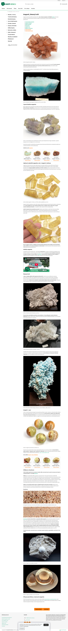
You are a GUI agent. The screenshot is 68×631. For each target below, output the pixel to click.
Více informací (26, 626)
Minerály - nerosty (12, 14)
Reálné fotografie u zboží (6, 619)
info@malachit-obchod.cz (30, 617)
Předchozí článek (38, 609)
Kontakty (3, 626)
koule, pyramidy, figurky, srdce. (44, 452)
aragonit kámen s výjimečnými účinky (50, 599)
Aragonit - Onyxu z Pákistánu (33, 454)
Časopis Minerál (11, 34)
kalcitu (53, 17)
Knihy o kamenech (12, 32)
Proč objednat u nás (5, 620)
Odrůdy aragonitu (28, 24)
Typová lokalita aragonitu (29, 21)
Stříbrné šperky (11, 28)
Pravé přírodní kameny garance (7, 617)
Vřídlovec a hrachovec (29, 28)
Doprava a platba (4, 621)
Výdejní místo (4, 623)
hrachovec (39, 254)
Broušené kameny (12, 19)
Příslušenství (11, 39)
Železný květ (27, 25)
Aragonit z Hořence (28, 23)
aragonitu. (31, 147)
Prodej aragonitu (28, 29)
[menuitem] (3, 8)
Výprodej (10, 41)
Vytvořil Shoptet (63, 629)
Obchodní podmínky (5, 624)
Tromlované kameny (12, 17)
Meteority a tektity (12, 30)
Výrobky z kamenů (12, 23)
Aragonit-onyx (27, 27)
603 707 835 (28, 620)
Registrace (63, 0)
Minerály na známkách (12, 36)
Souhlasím (46, 624)
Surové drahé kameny (12, 21)
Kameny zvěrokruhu (12, 25)
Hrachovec (25, 519)
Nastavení (22, 628)
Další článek (46, 609)
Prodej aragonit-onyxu (29, 30)
